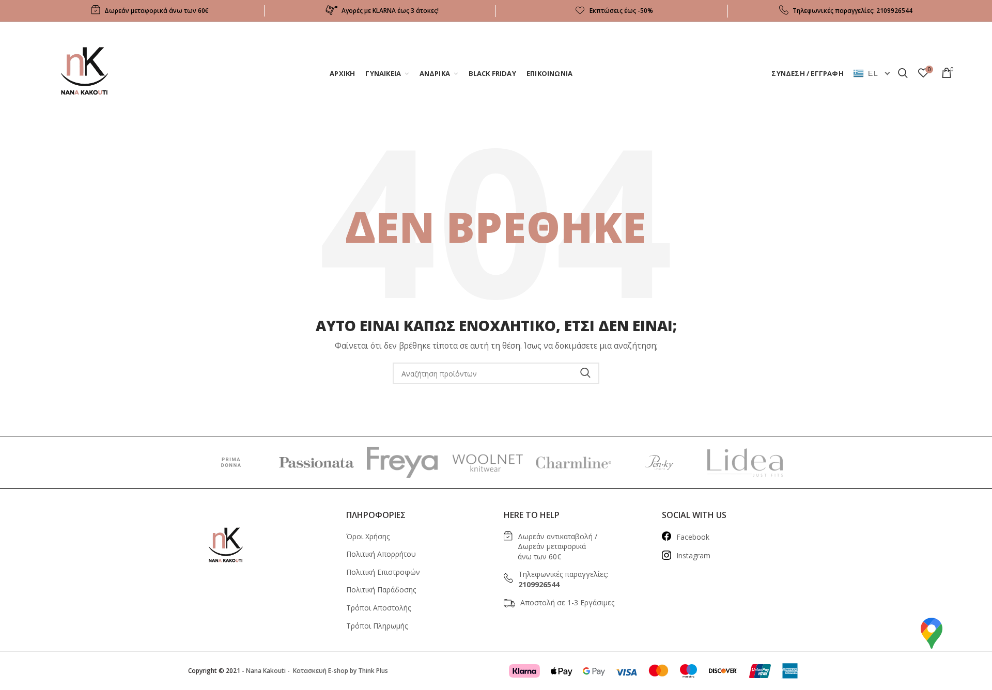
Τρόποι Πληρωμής (377, 626)
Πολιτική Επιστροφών (383, 572)
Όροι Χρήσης (368, 536)
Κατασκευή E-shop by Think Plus (339, 670)
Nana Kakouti (266, 670)
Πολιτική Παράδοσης (381, 589)
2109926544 (894, 10)
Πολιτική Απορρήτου (381, 554)
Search (585, 373)
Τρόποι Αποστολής (378, 608)
